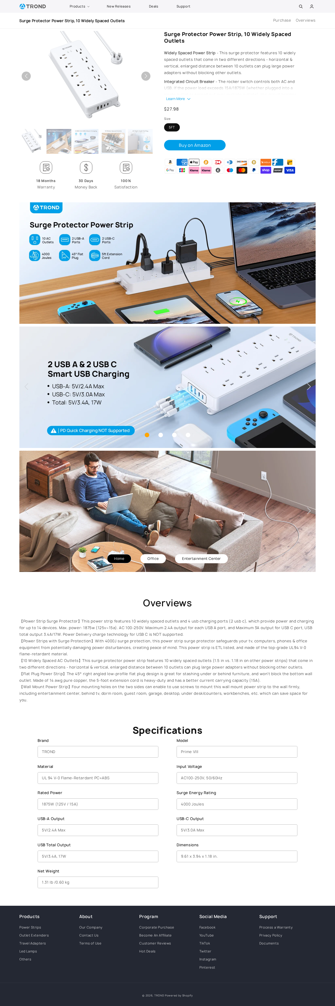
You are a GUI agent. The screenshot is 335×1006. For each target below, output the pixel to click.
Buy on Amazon (195, 145)
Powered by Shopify (179, 995)
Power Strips (30, 927)
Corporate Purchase (156, 927)
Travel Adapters (32, 943)
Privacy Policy (270, 935)
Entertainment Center (201, 558)
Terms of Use (90, 943)
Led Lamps (28, 951)
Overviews (306, 20)
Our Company (91, 927)
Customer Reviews (155, 943)
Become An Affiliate (155, 935)
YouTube (206, 935)
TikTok (204, 943)
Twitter (205, 951)
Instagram (207, 959)
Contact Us (88, 935)
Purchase (282, 20)
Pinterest (207, 967)
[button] (79, 6)
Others (25, 959)
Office (153, 558)
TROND (159, 995)
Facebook (207, 927)
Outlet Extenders (34, 935)
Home (119, 558)
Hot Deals (147, 951)
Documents (269, 943)
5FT (172, 127)
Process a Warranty (276, 927)
